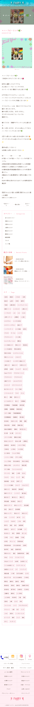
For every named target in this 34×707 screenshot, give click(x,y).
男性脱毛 (25, 345)
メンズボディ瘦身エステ (19, 361)
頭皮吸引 (21, 489)
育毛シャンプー (18, 505)
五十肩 (11, 433)
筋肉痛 (13, 425)
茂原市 (6, 601)
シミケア (6, 521)
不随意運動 (14, 405)
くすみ (19, 521)
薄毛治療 (6, 501)
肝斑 (24, 521)
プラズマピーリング (19, 373)
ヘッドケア (17, 493)
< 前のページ (6, 204)
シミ (23, 517)
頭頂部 (18, 533)
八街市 (17, 301)
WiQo (5, 557)
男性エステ (18, 345)
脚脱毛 (11, 581)
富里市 (22, 301)
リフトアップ (23, 569)
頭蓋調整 (12, 409)
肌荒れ (11, 613)
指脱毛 (17, 581)
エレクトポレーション (9, 341)
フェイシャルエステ (17, 469)
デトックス (7, 473)
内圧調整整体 (7, 417)
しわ (19, 313)
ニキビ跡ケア (7, 361)
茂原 (24, 597)
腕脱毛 (6, 581)
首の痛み (6, 421)
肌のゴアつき (7, 577)
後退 (12, 549)
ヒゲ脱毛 (13, 449)
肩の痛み (22, 417)
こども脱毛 (7, 597)
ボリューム (12, 541)
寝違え (15, 429)
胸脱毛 (18, 585)
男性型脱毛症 (7, 545)
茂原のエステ (5, 197)
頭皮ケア (19, 325)
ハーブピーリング (19, 613)
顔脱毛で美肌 (17, 437)
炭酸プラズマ (7, 381)
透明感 (6, 369)
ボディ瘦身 (7, 469)
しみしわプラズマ (17, 381)
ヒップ (18, 477)
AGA (5, 517)
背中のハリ (17, 397)
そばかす (13, 521)
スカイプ (17, 485)
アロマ (17, 393)
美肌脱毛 (6, 445)
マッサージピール (20, 565)
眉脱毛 (22, 581)
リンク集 (7, 244)
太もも (23, 473)
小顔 (13, 609)
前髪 (27, 553)
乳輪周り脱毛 (25, 585)
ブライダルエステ (23, 605)
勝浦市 (11, 297)
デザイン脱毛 (18, 457)
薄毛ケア (22, 497)
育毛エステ (24, 513)
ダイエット (7, 609)
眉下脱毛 (13, 589)
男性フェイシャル (8, 357)
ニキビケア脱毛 (21, 445)
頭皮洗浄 (14, 489)
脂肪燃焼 (6, 481)
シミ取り (23, 317)
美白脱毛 (13, 445)
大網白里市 (12, 305)
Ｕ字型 (22, 537)
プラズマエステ (18, 377)
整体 (13, 617)
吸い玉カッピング (8, 389)
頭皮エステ (7, 489)
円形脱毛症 (20, 541)
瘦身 (23, 617)
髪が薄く (6, 549)
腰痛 (11, 397)
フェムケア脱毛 (16, 453)
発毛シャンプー (8, 513)
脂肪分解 (24, 465)
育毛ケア (20, 501)
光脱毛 (24, 329)
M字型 (6, 541)
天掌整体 (23, 401)
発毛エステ (17, 513)
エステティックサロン (9, 325)
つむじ (11, 537)
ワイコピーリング (19, 557)
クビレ (12, 477)
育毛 (13, 533)
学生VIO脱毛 (25, 461)
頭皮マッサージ (8, 493)
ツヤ (16, 569)
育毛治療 (26, 505)
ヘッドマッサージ (8, 329)
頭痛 (25, 421)
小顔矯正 (16, 317)
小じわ (27, 573)
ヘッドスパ (12, 517)
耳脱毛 (12, 585)
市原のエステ (9, 224)
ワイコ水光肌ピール (9, 565)
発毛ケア (11, 509)
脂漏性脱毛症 (21, 553)
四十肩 (6, 433)
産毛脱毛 (6, 589)
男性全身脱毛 (17, 349)
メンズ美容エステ (8, 345)
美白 (15, 525)
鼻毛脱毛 (6, 585)
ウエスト (6, 477)
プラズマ (6, 333)
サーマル (13, 333)
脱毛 (21, 601)
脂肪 (13, 473)
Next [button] (30, 54)
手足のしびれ (14, 421)
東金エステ (14, 365)
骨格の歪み (7, 425)
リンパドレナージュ (22, 305)
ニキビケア (18, 357)
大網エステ (7, 365)
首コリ (17, 401)
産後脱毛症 (18, 549)
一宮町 (23, 297)
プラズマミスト (8, 377)
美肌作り (6, 529)
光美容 (11, 369)
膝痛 (21, 421)
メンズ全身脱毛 (8, 349)
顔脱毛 (19, 341)
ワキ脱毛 (26, 577)
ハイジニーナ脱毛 (8, 457)
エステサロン (7, 321)
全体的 (24, 545)
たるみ (23, 313)
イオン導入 (18, 337)
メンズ (22, 609)
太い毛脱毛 (7, 453)
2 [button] (16, 69)
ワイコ (11, 557)
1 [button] (15, 69)
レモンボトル (16, 465)
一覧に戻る (17, 204)
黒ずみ (6, 525)
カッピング (7, 385)
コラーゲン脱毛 (8, 437)
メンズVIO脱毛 (17, 321)
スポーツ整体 (7, 413)
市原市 (6, 297)
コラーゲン (18, 433)
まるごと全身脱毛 (17, 577)
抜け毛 (18, 517)
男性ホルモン (7, 553)
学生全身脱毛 (16, 461)
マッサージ (12, 621)
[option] (17, 53)
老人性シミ (7, 533)
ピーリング (7, 617)
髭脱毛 (12, 593)
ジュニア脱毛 (7, 461)
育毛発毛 (13, 501)
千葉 (20, 597)
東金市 (6, 301)
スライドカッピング (17, 385)
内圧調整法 (7, 405)
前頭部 (17, 537)
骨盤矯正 (15, 417)
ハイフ (14, 605)
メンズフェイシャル (18, 353)
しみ (14, 313)
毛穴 (18, 609)
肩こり (6, 397)
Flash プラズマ (8, 373)
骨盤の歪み (20, 425)
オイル (22, 393)
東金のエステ (9, 231)
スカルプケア (25, 485)
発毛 (5, 509)
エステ (16, 601)
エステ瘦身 (18, 329)
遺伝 (14, 553)
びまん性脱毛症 (17, 545)
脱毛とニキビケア (8, 441)
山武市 (11, 301)
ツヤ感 (12, 573)
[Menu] (31, 3)
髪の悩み (24, 493)
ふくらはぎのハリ (8, 401)
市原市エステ (23, 365)
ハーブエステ (7, 313)
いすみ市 (17, 297)
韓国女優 (6, 573)
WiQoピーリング (8, 561)
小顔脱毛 (25, 441)
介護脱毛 (6, 593)
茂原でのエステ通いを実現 (10, 192)
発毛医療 (17, 509)
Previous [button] (3, 54)
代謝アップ (19, 481)
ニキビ (6, 613)
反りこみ (24, 533)
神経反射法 (19, 409)
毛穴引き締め (20, 573)
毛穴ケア (13, 529)
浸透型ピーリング (8, 569)
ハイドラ (20, 333)
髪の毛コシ (14, 497)
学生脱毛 (14, 597)
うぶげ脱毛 (20, 449)
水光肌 (16, 561)
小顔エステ (24, 309)
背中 (23, 477)
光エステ (25, 369)
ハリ (25, 529)
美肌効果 (21, 525)
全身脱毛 (20, 589)
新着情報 (7, 237)
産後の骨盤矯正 (8, 429)
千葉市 (6, 305)
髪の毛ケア (7, 497)
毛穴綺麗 (20, 529)
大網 (11, 601)
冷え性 (12, 481)
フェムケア (18, 369)
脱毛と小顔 (18, 441)
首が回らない (23, 429)
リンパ (18, 617)
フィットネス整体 (8, 485)
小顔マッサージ (8, 317)
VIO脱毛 (26, 589)
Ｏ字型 (6, 537)
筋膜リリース (7, 309)
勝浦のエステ (9, 234)
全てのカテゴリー (10, 218)
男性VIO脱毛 (7, 353)
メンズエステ (16, 309)
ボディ (6, 621)
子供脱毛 (6, 449)
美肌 (11, 525)
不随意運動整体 (17, 413)
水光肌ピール (23, 561)
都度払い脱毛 (7, 465)
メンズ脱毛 (19, 593)
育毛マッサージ (8, 505)
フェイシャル (7, 605)
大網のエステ (9, 227)
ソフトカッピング (8, 393)
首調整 (6, 409)
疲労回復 (22, 405)
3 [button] (17, 69)
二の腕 (18, 473)
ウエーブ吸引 (18, 389)
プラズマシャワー (8, 337)
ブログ (7, 240)
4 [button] (18, 69)
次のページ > (27, 204)
